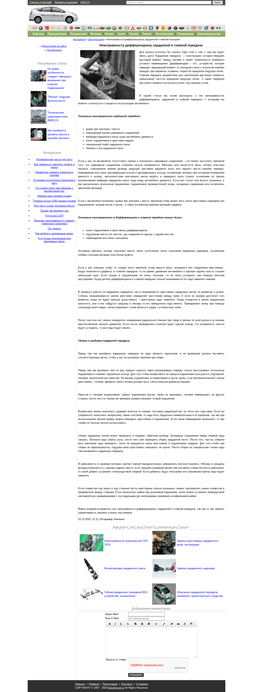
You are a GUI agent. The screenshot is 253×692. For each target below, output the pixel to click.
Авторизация (54, 50)
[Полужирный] (110, 624)
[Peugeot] (151, 29)
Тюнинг (134, 33)
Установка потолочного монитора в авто (54, 182)
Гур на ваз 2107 (54, 215)
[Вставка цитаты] (178, 624)
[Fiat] (71, 29)
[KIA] (102, 29)
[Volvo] (206, 29)
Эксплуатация (164, 33)
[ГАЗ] (212, 29)
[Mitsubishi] (132, 29)
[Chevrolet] (53, 29)
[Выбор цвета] (164, 624)
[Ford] (77, 29)
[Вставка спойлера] (191, 624)
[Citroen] (47, 29)
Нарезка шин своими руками (54, 195)
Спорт (121, 33)
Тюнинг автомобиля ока (54, 210)
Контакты (126, 684)
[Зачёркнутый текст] (128, 624)
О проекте (142, 684)
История (96, 33)
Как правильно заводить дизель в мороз (54, 166)
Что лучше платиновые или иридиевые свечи (54, 240)
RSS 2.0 (85, 2)
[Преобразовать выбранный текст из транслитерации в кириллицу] (184, 624)
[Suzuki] (188, 29)
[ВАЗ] (218, 29)
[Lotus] (120, 29)
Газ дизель (54, 228)
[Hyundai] (90, 29)
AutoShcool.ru (116, 687)
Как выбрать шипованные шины (54, 233)
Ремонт (147, 33)
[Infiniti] (96, 29)
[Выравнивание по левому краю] (135, 624)
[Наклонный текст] (115, 624)
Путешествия (78, 33)
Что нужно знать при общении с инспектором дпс (54, 189)
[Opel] (145, 29)
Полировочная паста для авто (54, 159)
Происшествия (57, 33)
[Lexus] (114, 29)
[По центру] (142, 624)
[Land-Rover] (108, 29)
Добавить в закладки (66, 2)
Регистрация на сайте (54, 46)
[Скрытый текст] (171, 624)
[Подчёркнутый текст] (121, 624)
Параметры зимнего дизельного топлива (54, 174)
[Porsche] (157, 29)
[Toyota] (194, 29)
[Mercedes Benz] (65, 29)
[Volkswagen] (200, 29)
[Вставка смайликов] (156, 624)
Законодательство (209, 33)
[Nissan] (139, 29)
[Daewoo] (59, 29)
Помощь (80, 684)
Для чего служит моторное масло (54, 205)
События (38, 33)
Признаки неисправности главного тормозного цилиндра (54, 222)
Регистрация (110, 684)
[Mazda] (126, 29)
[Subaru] (181, 29)
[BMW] (40, 29)
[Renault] (163, 29)
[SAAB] (169, 29)
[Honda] (83, 29)
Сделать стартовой (41, 2)
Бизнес (109, 33)
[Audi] (34, 29)
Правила (94, 684)
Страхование (185, 33)
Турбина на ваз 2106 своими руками (54, 200)
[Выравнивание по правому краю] (148, 624)
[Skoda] (175, 29)
